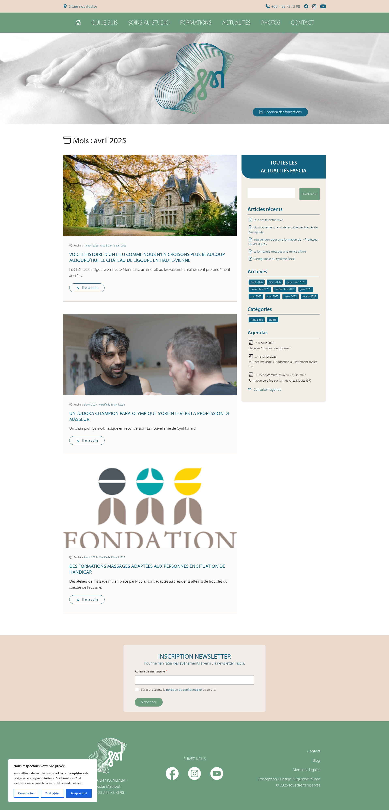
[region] (52, 780)
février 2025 (309, 296)
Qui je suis (105, 22)
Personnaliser (26, 793)
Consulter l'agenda (267, 389)
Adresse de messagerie (151, 671)
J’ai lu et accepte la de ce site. (178, 690)
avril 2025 (272, 296)
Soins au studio (149, 22)
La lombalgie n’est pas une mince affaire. (280, 251)
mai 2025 (256, 296)
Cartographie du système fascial (274, 259)
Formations (196, 22)
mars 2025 (290, 296)
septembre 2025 (284, 289)
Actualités (236, 22)
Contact (302, 22)
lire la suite (90, 287)
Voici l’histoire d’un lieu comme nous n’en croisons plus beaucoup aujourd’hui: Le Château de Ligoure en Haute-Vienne (147, 257)
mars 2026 (274, 282)
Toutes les (284, 166)
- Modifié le (105, 245)
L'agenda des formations (283, 112)
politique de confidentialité (184, 690)
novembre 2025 (260, 289)
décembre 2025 (296, 282)
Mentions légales (306, 769)
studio (272, 320)
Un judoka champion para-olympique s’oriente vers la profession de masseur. (149, 416)
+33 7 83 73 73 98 (285, 6)
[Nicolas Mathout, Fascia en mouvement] (194, 77)
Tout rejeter (53, 793)
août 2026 (257, 282)
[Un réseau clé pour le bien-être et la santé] (78, 22)
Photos (270, 22)
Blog (316, 760)
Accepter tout (79, 793)
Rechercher (309, 194)
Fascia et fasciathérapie (268, 220)
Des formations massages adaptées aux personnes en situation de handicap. (147, 569)
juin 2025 (305, 289)
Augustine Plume (306, 779)
